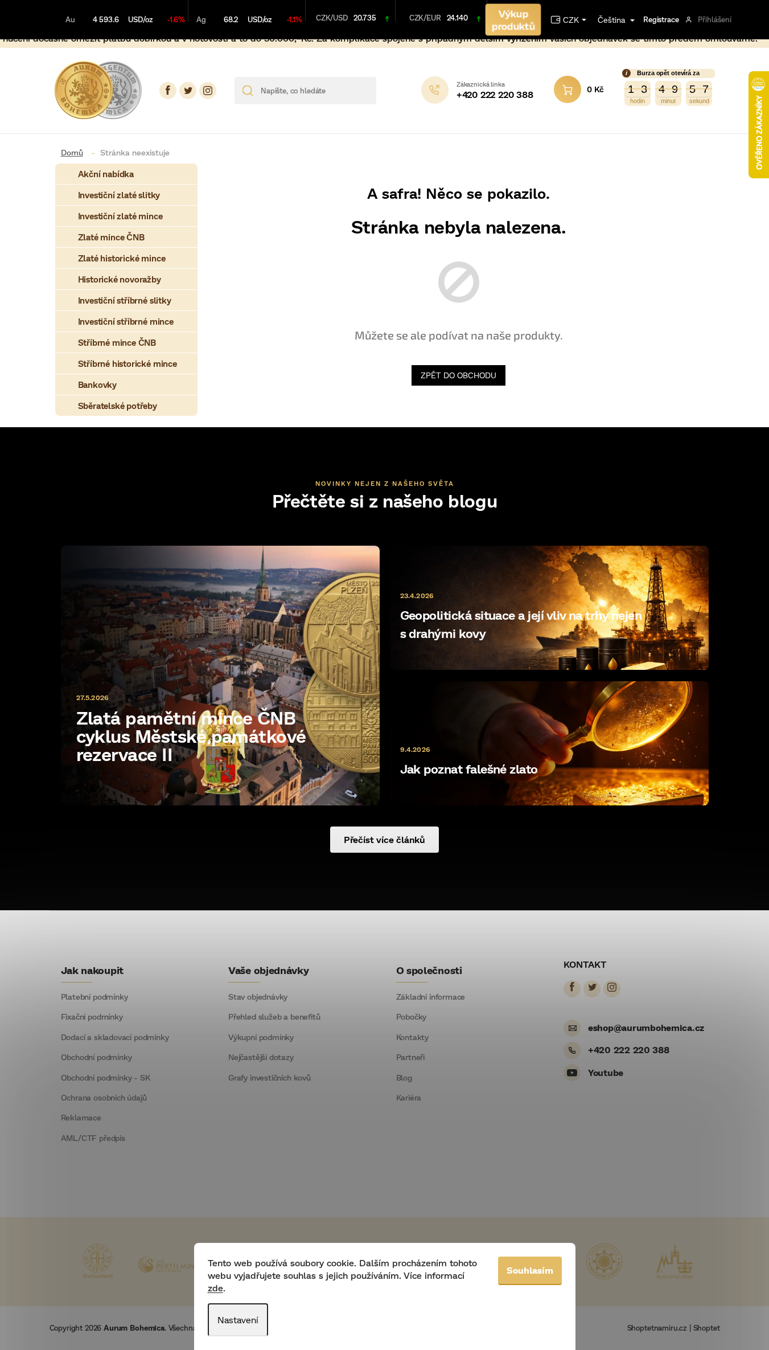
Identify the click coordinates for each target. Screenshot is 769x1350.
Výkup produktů (512, 19)
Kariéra (409, 1098)
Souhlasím (530, 1270)
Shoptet (706, 1327)
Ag (201, 19)
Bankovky (97, 384)
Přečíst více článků (384, 839)
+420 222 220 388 (628, 1049)
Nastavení (237, 1319)
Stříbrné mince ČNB (117, 342)
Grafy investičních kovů (269, 1078)
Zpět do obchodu (458, 375)
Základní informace (431, 997)
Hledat (389, 90)
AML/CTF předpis (93, 1138)
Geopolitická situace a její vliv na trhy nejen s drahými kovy (521, 624)
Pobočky (411, 1017)
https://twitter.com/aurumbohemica (187, 90)
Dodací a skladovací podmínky (115, 1037)
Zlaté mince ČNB (111, 237)
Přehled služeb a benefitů (274, 1017)
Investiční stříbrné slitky (124, 300)
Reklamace (81, 1118)
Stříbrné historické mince (127, 363)
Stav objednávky (257, 997)
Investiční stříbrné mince (126, 321)
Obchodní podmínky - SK (105, 1078)
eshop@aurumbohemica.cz (646, 1027)
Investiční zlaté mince (120, 216)
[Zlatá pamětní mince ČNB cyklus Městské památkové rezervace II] (220, 675)
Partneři (410, 1057)
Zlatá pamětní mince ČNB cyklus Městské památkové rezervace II (191, 735)
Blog (404, 1078)
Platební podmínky (94, 997)
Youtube (605, 1072)
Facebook (167, 90)
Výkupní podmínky (261, 1037)
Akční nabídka (106, 174)
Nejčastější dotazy (261, 1057)
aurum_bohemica (207, 90)
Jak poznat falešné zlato (469, 768)
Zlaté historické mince (122, 258)
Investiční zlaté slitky (119, 195)
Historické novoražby (119, 279)
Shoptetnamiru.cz (657, 1327)
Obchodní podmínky (96, 1057)
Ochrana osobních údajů (104, 1098)
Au (70, 19)
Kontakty (412, 1037)
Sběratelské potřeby (117, 405)
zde (215, 1287)
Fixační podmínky (92, 1017)
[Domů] (76, 152)
